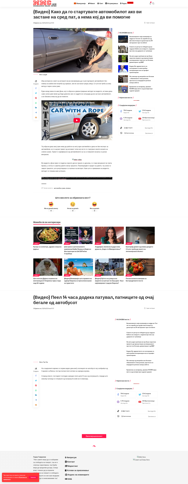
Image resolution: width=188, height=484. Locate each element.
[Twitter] (145, 111)
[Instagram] (127, 118)
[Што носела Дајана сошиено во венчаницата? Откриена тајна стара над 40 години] (47, 267)
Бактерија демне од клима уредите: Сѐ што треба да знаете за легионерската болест (139, 249)
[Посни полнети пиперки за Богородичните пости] (140, 267)
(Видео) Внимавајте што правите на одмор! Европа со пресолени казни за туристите (78, 281)
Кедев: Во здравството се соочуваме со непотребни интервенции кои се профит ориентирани (140, 353)
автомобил (58, 188)
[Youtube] (145, 118)
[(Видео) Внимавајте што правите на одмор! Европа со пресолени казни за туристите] (78, 267)
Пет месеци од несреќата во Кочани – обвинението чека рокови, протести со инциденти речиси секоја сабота (140, 362)
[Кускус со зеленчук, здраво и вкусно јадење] (47, 235)
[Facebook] (127, 111)
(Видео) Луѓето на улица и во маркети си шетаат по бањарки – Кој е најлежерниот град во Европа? (109, 281)
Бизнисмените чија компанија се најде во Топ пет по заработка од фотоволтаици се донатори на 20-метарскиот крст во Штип (142, 325)
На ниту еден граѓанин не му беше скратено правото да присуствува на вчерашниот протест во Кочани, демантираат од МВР (141, 344)
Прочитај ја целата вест (94, 436)
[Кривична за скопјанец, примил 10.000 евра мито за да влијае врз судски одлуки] (123, 89)
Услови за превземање (62, 178)
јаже (63, 188)
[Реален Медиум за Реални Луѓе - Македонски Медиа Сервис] (44, 3)
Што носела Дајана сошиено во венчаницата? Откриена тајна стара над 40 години (47, 281)
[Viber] (136, 133)
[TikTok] (136, 128)
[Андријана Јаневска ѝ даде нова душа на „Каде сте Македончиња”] (109, 235)
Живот (36, 243)
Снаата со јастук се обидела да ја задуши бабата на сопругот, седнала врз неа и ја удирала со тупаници (142, 49)
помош (68, 188)
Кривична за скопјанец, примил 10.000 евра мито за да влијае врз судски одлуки (141, 89)
